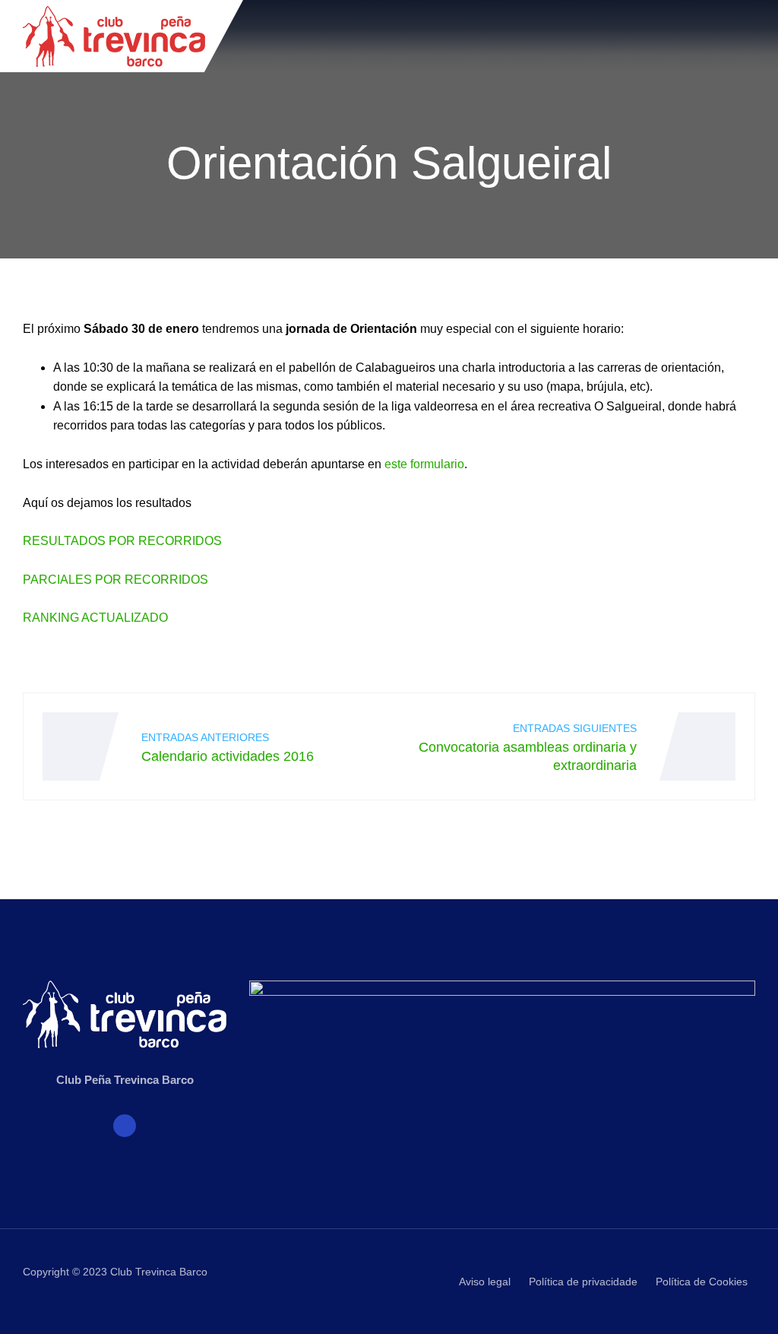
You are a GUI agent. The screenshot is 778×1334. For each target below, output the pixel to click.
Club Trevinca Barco (158, 1272)
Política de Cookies (702, 1281)
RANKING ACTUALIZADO (95, 617)
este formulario (424, 464)
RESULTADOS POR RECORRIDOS (122, 540)
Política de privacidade (583, 1281)
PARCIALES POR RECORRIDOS (115, 579)
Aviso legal (485, 1281)
